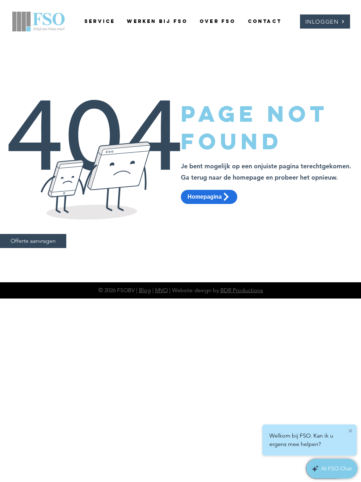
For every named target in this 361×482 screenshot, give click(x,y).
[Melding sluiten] (350, 431)
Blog (145, 290)
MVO (161, 290)
